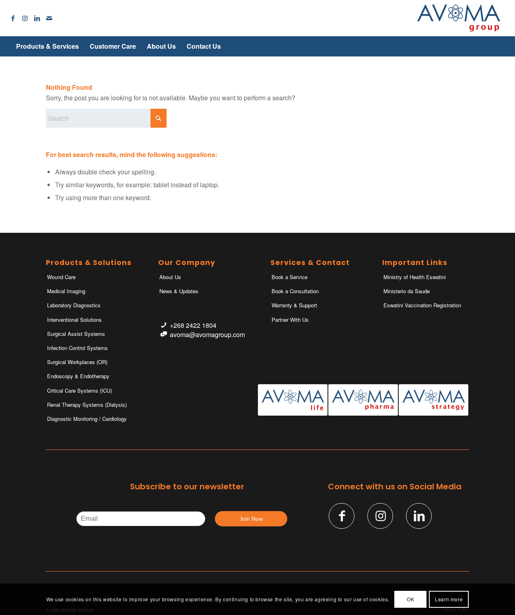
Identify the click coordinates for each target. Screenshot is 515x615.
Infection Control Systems (77, 348)
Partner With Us (290, 319)
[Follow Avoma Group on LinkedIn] (419, 516)
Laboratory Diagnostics (74, 305)
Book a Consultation (295, 291)
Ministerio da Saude (406, 291)
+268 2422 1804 (193, 325)
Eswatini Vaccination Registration (422, 305)
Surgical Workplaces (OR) (77, 362)
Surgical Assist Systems (76, 334)
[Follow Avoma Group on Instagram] (380, 516)
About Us (170, 277)
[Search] (486, 46)
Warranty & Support (294, 305)
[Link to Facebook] (13, 18)
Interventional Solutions (74, 319)
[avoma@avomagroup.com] (163, 334)
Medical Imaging (66, 291)
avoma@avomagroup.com (207, 334)
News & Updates (178, 291)
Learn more (449, 599)
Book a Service (289, 277)
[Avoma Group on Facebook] (341, 516)
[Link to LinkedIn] (37, 18)
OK (410, 599)
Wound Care (61, 277)
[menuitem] (47, 46)
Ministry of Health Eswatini (414, 277)
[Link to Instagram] (25, 18)
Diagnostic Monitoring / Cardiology (87, 418)
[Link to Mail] (49, 18)
